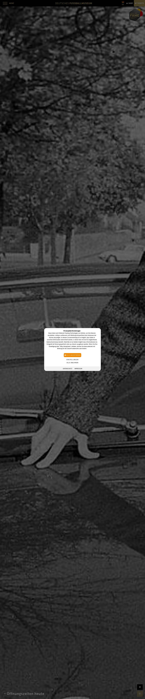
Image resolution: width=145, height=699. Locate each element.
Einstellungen (72, 360)
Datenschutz (67, 369)
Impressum (78, 369)
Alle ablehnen (72, 363)
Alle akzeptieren (73, 355)
